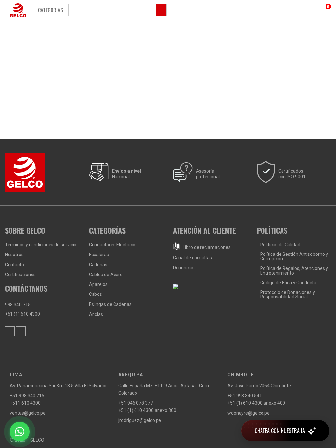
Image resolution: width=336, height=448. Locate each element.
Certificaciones (20, 274)
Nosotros (14, 254)
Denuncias (184, 267)
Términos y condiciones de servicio (40, 244)
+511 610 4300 (25, 403)
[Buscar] (117, 10)
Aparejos (98, 284)
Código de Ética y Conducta (288, 282)
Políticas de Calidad (280, 244)
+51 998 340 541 (244, 395)
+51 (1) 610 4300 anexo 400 (256, 403)
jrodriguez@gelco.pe (139, 420)
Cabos (95, 294)
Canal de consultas (192, 257)
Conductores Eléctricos (112, 244)
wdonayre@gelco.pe (248, 413)
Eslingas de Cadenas (110, 304)
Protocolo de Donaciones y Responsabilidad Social (287, 294)
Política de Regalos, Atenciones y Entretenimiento (294, 270)
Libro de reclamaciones (206, 247)
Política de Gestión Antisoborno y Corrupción (294, 256)
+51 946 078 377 (135, 403)
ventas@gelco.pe (28, 413)
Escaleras (99, 254)
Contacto (14, 264)
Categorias (50, 10)
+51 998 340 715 (27, 395)
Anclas (96, 314)
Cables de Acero (106, 274)
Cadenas (98, 264)
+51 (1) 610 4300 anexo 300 (147, 410)
